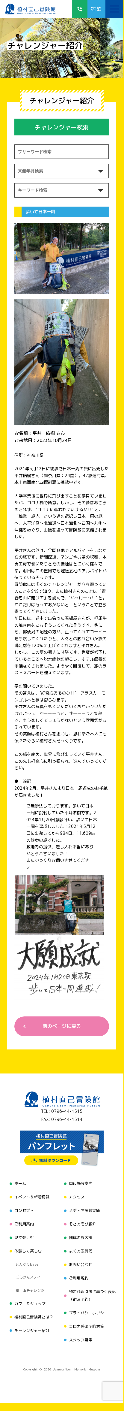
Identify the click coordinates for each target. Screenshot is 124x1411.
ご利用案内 (24, 1224)
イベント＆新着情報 (31, 1197)
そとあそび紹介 (82, 1224)
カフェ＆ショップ (30, 1303)
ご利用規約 (78, 1278)
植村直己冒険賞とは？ (33, 1317)
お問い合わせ (80, 1264)
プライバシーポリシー (88, 1313)
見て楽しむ (24, 1237)
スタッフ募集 (80, 1340)
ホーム (20, 1183)
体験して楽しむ (28, 1251)
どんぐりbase (27, 1264)
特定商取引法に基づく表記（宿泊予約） (92, 1295)
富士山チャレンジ (30, 1290)
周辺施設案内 (80, 1183)
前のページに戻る (62, 1026)
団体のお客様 (80, 1237)
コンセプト (24, 1210)
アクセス (76, 1197)
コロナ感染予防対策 (86, 1326)
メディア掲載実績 (84, 1210)
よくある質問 (80, 1251)
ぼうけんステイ (28, 1277)
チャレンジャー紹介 (31, 1330)
